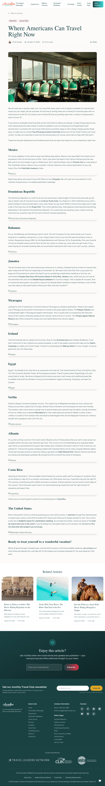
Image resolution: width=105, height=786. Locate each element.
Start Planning (97, 4)
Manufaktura (40, 412)
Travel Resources (33, 731)
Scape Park (36, 207)
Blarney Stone (69, 346)
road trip (71, 515)
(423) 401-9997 (64, 708)
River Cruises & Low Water (62, 734)
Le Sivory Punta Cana (49, 201)
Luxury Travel (24, 21)
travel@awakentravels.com (67, 711)
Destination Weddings (57, 4)
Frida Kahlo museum (29, 168)
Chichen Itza (78, 162)
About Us (31, 734)
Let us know (88, 548)
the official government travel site (46, 132)
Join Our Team (58, 742)
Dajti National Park (65, 452)
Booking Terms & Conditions (43, 777)
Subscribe (71, 667)
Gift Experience (59, 725)
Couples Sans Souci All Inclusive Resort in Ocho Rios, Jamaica (44, 276)
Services (31, 722)
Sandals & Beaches (60, 719)
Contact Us (32, 736)
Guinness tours (63, 340)
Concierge (70, 4)
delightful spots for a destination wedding (36, 521)
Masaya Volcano (83, 310)
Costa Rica (61, 499)
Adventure (12, 21)
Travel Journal (79, 4)
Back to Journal (16, 13)
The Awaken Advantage (20, 4)
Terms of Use (27, 777)
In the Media (58, 739)
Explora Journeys (59, 722)
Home (30, 708)
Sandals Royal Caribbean (43, 279)
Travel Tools (89, 4)
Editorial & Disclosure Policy (73, 777)
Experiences (35, 4)
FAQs (56, 731)
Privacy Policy (58, 777)
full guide (56, 179)
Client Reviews (59, 736)
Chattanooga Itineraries (61, 728)
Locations (31, 725)
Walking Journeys (45, 4)
